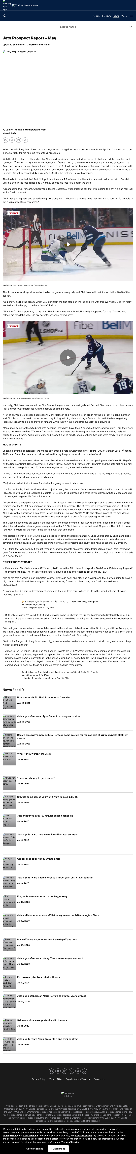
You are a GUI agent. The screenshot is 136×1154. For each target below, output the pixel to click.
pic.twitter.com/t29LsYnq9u (34, 604)
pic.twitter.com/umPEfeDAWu (35, 675)
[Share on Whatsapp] (5, 140)
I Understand (58, 1148)
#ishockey (82, 601)
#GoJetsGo (78, 672)
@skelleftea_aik (32, 601)
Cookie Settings (83, 1135)
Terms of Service (70, 1142)
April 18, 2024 (63, 678)
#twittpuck (93, 601)
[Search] (5, 16)
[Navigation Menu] (131, 16)
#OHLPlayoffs (91, 672)
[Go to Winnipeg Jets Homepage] (25, 5)
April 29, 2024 (47, 607)
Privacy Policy (10, 1135)
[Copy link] (25, 140)
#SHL (74, 601)
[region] (68, 1139)
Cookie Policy (30, 1135)
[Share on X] (12, 140)
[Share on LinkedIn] (18, 140)
